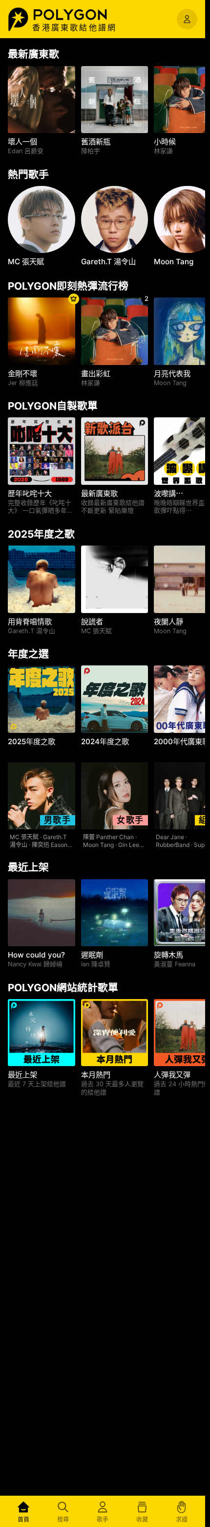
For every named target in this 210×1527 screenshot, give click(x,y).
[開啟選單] (187, 19)
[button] (80, 15)
